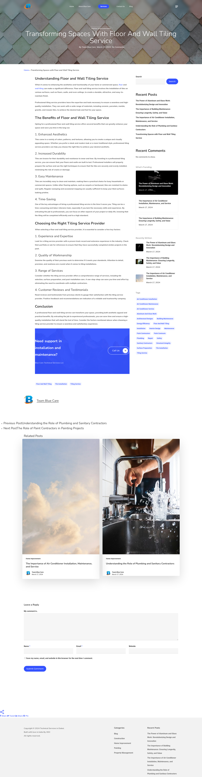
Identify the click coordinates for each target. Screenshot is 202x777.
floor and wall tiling (44, 384)
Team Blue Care (89, 47)
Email (79, 646)
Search (139, 77)
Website (132, 646)
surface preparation (144, 348)
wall (37, 88)
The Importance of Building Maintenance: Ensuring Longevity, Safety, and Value (153, 111)
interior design (154, 328)
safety (159, 338)
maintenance (169, 328)
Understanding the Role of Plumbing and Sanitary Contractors (156, 128)
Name (27, 646)
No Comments (118, 47)
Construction (119, 738)
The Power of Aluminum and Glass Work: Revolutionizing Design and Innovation (153, 103)
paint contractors (143, 333)
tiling (41, 88)
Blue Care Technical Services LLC (49, 363)
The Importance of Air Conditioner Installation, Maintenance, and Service (155, 119)
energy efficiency (143, 323)
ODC (48, 732)
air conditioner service (145, 309)
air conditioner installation (147, 299)
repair (150, 338)
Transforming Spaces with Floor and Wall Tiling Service (155, 136)
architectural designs (145, 319)
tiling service (75, 384)
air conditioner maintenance (147, 304)
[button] (176, 6)
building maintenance (165, 319)
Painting (117, 748)
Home (26, 70)
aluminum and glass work (146, 314)
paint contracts (160, 333)
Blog (116, 734)
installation (141, 328)
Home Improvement (101, 28)
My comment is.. (31, 611)
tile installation (61, 384)
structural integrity (163, 343)
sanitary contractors (144, 343)
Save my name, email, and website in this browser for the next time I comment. (59, 658)
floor (121, 84)
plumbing (140, 338)
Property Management (123, 753)
